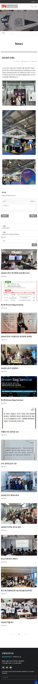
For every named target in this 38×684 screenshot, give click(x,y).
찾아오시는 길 (17, 657)
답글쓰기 (4, 216)
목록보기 (33, 216)
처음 (11, 634)
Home (3, 23)
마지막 (27, 634)
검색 (34, 245)
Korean (33, 1)
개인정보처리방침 (6, 657)
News (7, 23)
